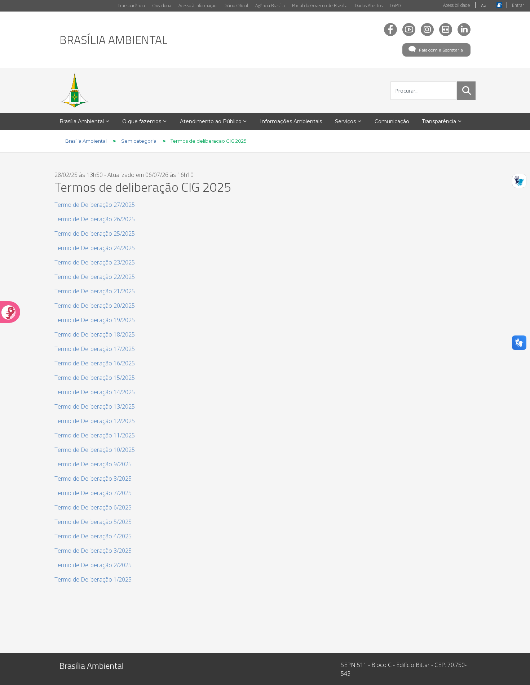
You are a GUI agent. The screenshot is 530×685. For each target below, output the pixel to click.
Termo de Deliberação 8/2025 (93, 478)
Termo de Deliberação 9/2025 (93, 464)
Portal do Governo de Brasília (320, 6)
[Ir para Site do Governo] (74, 90)
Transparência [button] (439, 121)
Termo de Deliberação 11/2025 (94, 435)
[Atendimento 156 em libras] (519, 180)
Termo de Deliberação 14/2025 (94, 392)
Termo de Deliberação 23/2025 (94, 262)
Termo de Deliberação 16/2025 (94, 363)
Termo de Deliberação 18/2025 (94, 334)
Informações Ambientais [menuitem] (291, 121)
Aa (483, 6)
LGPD (395, 6)
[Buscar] (466, 90)
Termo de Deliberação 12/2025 (94, 421)
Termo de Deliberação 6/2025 (93, 507)
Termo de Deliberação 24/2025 (94, 248)
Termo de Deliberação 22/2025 (94, 277)
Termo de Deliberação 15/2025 (94, 378)
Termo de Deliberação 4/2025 (93, 536)
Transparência (131, 6)
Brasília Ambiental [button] (81, 121)
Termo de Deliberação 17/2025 (94, 349)
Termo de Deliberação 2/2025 (93, 565)
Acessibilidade (456, 5)
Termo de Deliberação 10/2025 (94, 450)
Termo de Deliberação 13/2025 (94, 406)
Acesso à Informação (197, 6)
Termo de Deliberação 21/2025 (94, 291)
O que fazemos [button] (141, 121)
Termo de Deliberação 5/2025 (93, 522)
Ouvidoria (161, 6)
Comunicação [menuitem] (392, 121)
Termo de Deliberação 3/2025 (93, 551)
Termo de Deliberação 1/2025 (93, 579)
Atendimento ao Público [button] (211, 121)
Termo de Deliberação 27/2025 (94, 205)
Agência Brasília (270, 6)
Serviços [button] (345, 121)
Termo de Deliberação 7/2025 (93, 493)
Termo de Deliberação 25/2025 (94, 233)
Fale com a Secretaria (441, 50)
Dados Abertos (369, 6)
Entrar (518, 5)
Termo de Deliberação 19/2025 (94, 320)
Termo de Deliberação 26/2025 (94, 219)
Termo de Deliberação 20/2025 (94, 306)
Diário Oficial (236, 6)
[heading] (113, 39)
